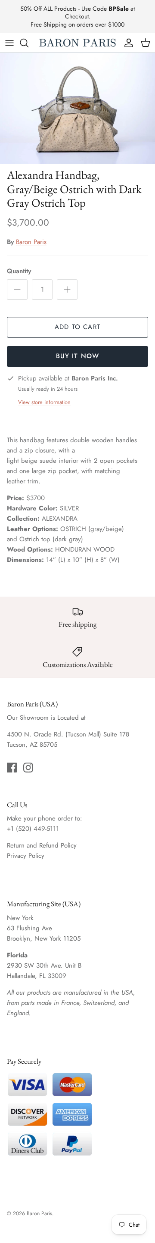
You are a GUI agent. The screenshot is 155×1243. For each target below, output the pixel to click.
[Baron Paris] (77, 42)
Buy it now (77, 356)
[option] (77, 108)
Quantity (19, 271)
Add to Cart (77, 327)
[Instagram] (28, 767)
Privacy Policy (25, 855)
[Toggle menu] (9, 42)
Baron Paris (31, 242)
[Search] (28, 42)
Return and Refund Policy (42, 845)
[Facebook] (12, 767)
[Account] (126, 42)
